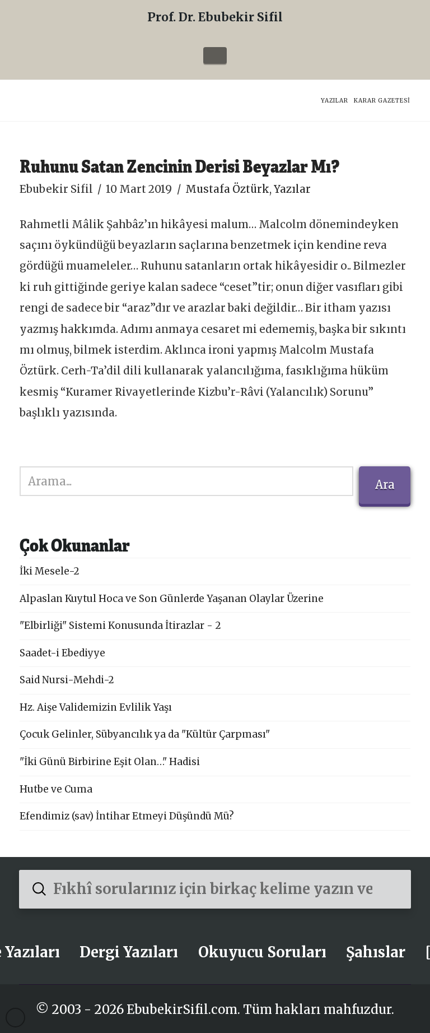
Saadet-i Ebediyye (62, 653)
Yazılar (292, 189)
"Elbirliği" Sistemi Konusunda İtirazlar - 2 (120, 625)
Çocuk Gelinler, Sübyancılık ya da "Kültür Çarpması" (145, 734)
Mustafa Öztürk (227, 189)
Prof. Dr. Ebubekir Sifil (215, 17)
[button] (214, 55)
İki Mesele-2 (50, 571)
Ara (385, 485)
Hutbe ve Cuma (56, 789)
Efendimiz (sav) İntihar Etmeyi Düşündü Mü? (127, 816)
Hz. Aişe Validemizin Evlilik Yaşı (96, 707)
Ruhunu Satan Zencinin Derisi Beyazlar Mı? (179, 165)
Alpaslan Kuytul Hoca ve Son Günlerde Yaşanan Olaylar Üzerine (172, 598)
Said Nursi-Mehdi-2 (67, 680)
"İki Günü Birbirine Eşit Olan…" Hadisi (110, 762)
